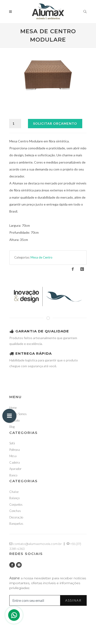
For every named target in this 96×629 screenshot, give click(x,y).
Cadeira (14, 462)
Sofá (12, 443)
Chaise (14, 492)
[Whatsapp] (14, 615)
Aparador (15, 469)
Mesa (13, 456)
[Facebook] (12, 565)
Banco (13, 475)
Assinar (73, 600)
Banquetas (16, 523)
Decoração (16, 517)
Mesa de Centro (41, 257)
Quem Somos (18, 414)
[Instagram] (19, 565)
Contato (14, 420)
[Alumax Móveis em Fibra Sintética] (48, 296)
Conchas (15, 511)
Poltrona (14, 450)
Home (13, 408)
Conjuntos (16, 504)
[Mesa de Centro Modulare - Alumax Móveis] (48, 75)
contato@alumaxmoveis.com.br (37, 544)
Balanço (14, 498)
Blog (12, 427)
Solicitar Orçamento (55, 123)
